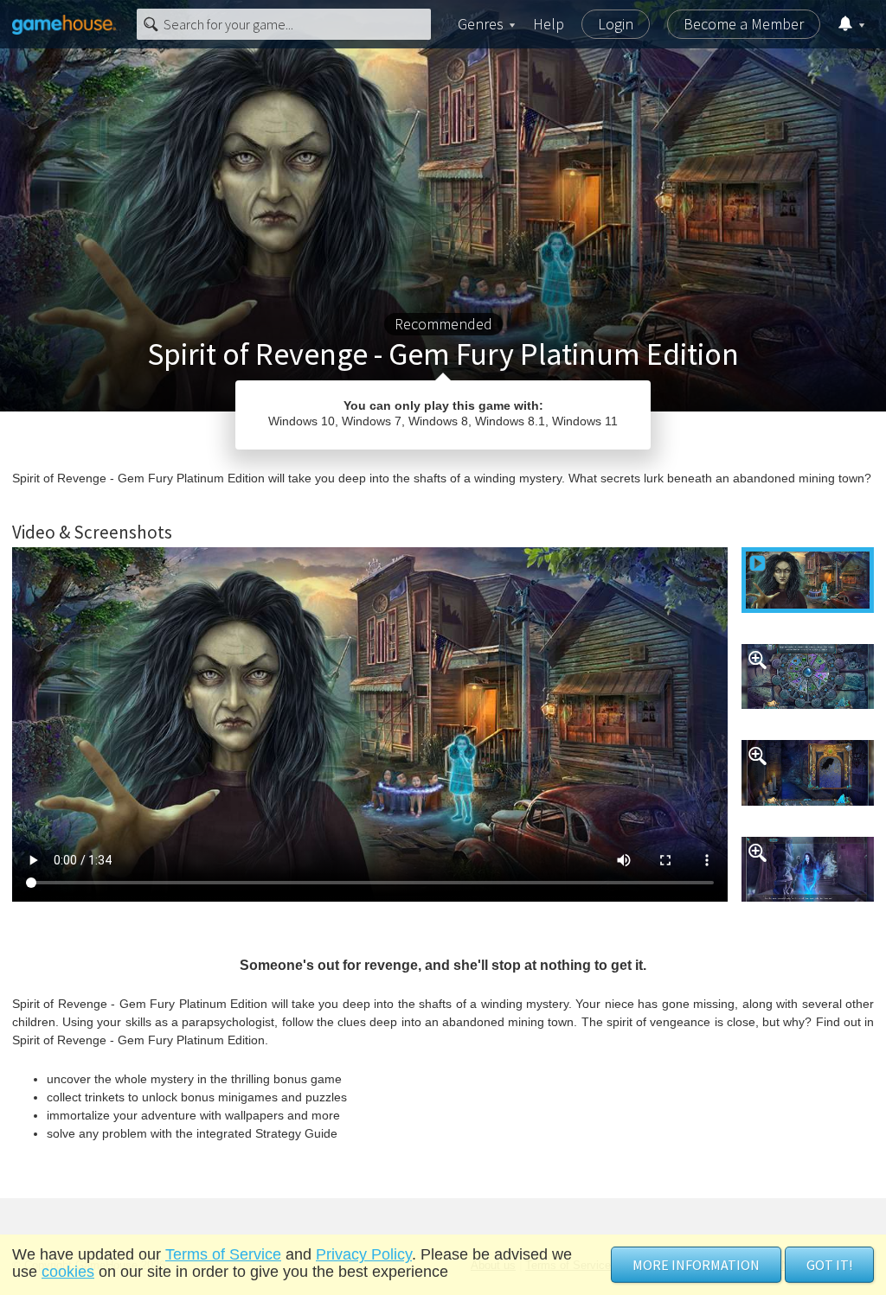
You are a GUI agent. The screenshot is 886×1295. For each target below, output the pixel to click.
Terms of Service (223, 1254)
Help (548, 24)
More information (696, 1264)
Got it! (829, 1264)
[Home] (64, 24)
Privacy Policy (364, 1254)
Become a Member (744, 24)
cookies (68, 1271)
